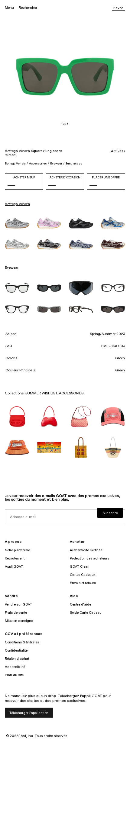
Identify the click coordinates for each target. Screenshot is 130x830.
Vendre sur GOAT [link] (18, 604)
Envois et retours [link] (83, 583)
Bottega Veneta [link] (17, 204)
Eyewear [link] (11, 268)
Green (120, 370)
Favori (118, 8)
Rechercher (28, 7)
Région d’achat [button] (17, 658)
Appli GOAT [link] (14, 566)
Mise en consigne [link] (19, 620)
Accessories (38, 163)
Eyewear (56, 163)
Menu (9, 7)
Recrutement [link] (14, 558)
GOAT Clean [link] (79, 566)
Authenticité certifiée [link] (86, 550)
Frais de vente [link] (16, 612)
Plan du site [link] (14, 675)
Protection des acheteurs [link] (89, 558)
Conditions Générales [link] (22, 642)
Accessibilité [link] (15, 667)
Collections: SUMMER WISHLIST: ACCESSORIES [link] (44, 393)
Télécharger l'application (28, 713)
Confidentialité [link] (16, 650)
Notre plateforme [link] (17, 550)
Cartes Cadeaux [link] (83, 574)
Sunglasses (74, 163)
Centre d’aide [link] (80, 604)
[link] (17, 222)
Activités (118, 151)
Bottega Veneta (15, 163)
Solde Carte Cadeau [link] (86, 612)
